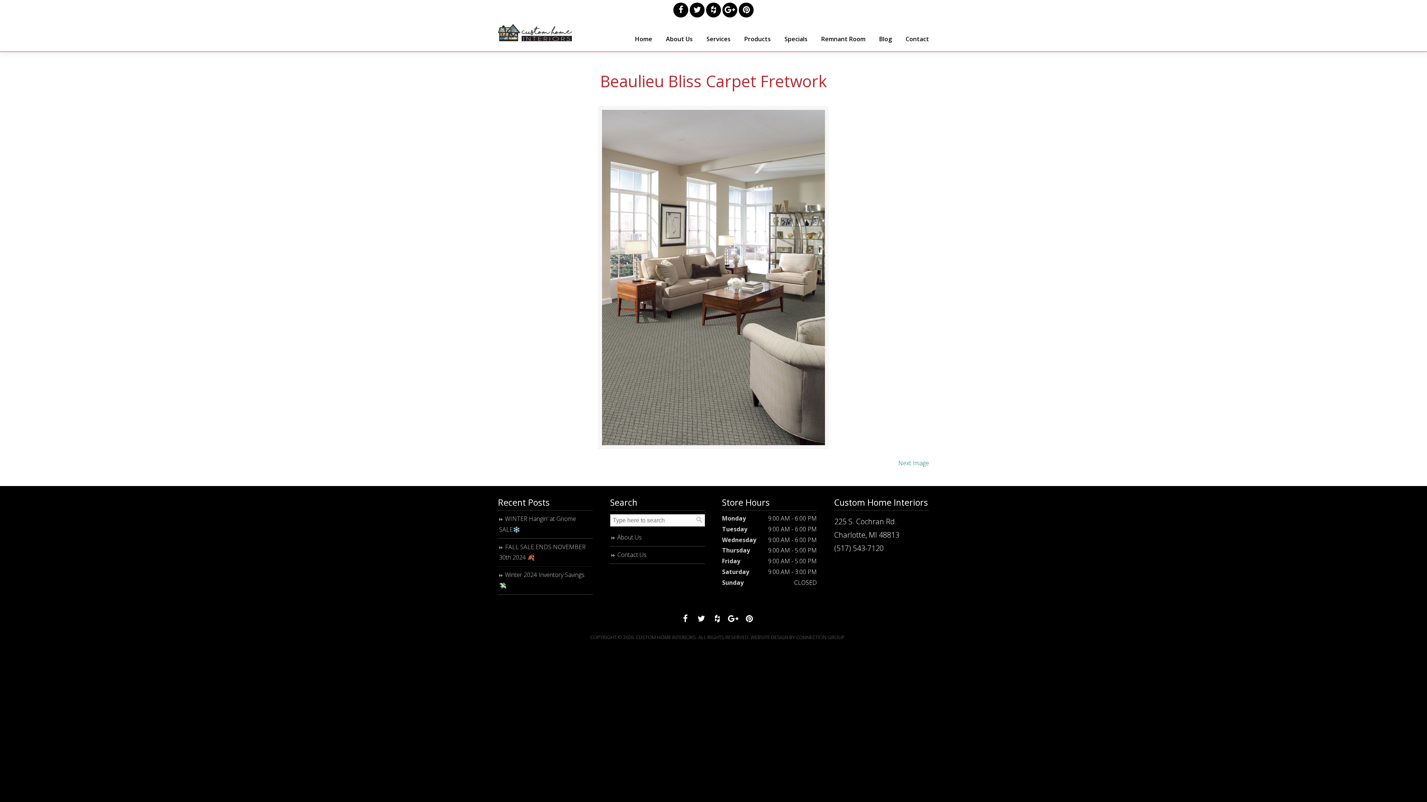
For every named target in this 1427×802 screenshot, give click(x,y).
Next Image (913, 463)
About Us (629, 537)
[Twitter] (697, 10)
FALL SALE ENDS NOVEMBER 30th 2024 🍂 (542, 552)
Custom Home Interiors (535, 32)
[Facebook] (680, 10)
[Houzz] (713, 10)
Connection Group (820, 637)
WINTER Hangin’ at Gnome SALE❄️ (537, 524)
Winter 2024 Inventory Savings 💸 (542, 580)
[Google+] (729, 10)
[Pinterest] (746, 10)
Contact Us (632, 555)
